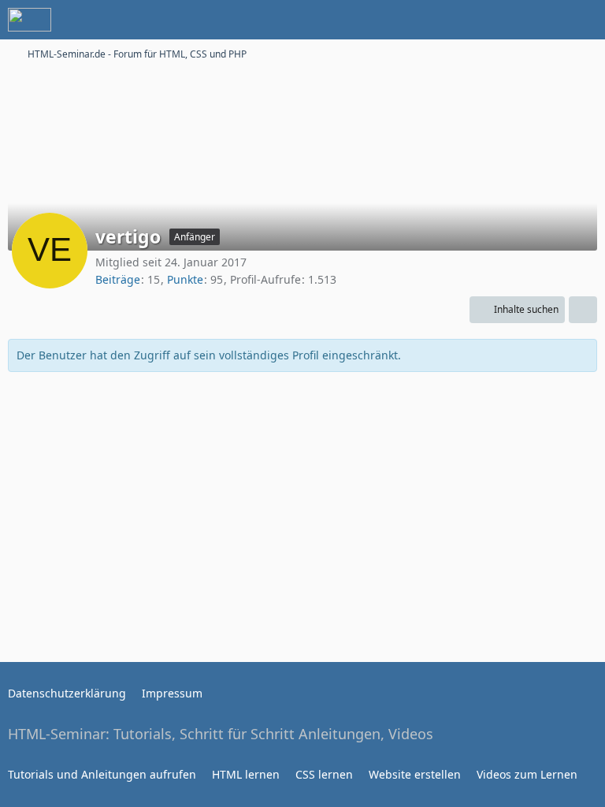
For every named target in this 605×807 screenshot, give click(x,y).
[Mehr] (583, 309)
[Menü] (584, 19)
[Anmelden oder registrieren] (545, 19)
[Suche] (505, 19)
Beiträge (117, 279)
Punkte (185, 279)
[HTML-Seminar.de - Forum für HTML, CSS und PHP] (29, 19)
